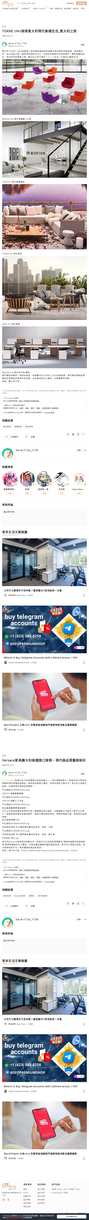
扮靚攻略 (45, 408)
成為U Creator (39, 8)
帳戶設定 (41, 1192)
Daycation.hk (79, 489)
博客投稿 (27, 1206)
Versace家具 (8, 780)
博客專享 (76, 8)
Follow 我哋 (49, 412)
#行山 (59, 1189)
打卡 (15, 408)
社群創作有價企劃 (10, 8)
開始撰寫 (81, 3)
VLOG (25, 1192)
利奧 (27, 489)
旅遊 (21, 408)
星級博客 (67, 8)
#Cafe (77, 1189)
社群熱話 (25, 8)
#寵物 (54, 1189)
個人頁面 (41, 1189)
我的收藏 (41, 1196)
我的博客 (41, 1203)
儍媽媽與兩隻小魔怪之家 (10, 489)
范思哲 (31, 895)
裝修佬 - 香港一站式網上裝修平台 (44, 489)
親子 (32, 408)
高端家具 (18, 426)
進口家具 (7, 426)
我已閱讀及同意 (71, 1216)
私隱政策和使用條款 (15, 1217)
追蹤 (82, 44)
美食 (27, 408)
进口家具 (7, 895)
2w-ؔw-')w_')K (17, 43)
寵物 (38, 408)
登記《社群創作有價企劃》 (29, 401)
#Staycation (57, 1192)
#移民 (65, 1192)
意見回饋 (27, 1203)
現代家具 (29, 426)
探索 (51, 8)
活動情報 (54, 408)
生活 (4, 26)
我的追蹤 (41, 1199)
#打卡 (65, 1189)
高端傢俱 (50, 56)
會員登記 (70, 3)
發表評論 (9, 511)
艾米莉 (62, 489)
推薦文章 (58, 8)
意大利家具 (42, 895)
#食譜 (71, 1189)
